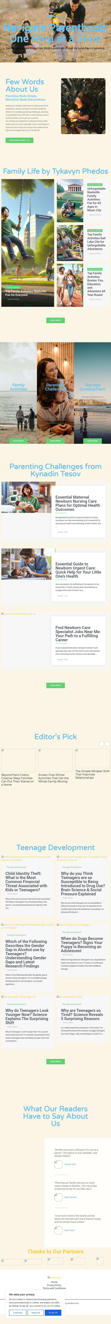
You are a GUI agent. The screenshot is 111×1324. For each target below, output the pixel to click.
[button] (107, 744)
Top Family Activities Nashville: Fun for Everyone (26, 292)
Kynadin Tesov (62, 532)
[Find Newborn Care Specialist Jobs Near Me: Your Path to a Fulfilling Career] (18, 613)
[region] (35, 1304)
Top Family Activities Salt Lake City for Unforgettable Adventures (96, 242)
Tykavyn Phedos (13, 299)
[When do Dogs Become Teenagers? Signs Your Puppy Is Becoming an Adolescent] (73, 924)
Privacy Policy (54, 1285)
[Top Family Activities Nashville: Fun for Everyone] (27, 243)
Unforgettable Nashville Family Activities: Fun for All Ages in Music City (96, 199)
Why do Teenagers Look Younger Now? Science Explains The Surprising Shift (27, 1016)
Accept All (53, 1312)
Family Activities (13, 287)
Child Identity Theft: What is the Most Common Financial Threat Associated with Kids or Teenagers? (26, 881)
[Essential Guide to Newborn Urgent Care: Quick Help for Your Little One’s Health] (28, 564)
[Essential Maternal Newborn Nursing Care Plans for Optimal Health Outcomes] (28, 497)
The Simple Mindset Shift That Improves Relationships (55, 774)
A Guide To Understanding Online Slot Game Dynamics (90, 774)
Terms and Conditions (54, 1288)
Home (54, 1282)
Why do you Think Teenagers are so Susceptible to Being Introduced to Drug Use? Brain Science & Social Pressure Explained (83, 883)
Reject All (36, 1312)
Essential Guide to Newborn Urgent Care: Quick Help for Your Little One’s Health (78, 570)
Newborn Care (63, 492)
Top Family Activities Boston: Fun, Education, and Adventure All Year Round (96, 284)
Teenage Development (16, 867)
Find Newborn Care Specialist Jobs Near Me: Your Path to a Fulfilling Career (78, 633)
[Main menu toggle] (55, 21)
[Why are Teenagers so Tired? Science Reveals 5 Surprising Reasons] (69, 996)
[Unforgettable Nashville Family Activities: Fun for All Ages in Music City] (70, 200)
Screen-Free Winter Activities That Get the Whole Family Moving (16, 778)
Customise (17, 1312)
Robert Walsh (12, 894)
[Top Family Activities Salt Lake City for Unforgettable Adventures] (70, 243)
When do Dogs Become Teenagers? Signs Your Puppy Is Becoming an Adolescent (82, 944)
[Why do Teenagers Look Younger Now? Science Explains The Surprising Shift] (18, 996)
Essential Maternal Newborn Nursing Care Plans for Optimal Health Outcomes (78, 503)
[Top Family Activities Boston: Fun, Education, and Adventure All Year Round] (70, 285)
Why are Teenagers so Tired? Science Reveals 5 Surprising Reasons (82, 1014)
